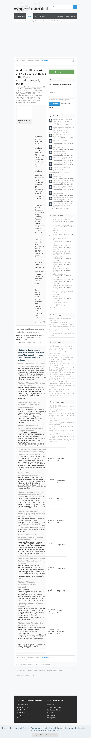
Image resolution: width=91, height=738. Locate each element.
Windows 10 (21, 707)
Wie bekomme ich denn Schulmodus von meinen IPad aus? (61, 352)
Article (51, 125)
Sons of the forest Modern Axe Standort (62, 141)
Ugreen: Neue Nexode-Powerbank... (60, 303)
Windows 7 (24, 101)
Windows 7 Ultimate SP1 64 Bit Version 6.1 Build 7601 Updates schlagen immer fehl (31, 428)
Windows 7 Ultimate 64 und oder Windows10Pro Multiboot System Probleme (32, 561)
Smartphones (51, 718)
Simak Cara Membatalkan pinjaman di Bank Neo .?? (61, 440)
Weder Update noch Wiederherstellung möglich (61, 386)
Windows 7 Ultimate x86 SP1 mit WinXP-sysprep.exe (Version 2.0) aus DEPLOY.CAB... (31, 513)
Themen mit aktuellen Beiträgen (53, 21)
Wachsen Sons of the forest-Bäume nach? (61, 135)
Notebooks (51, 715)
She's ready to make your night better (60, 330)
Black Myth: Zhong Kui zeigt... (62, 251)
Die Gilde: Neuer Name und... (62, 263)
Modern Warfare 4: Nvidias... (62, 219)
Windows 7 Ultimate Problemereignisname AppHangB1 (27, 584)
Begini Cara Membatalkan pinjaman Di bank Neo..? (61, 437)
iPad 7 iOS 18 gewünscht (56, 391)
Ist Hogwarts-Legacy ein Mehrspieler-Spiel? (60, 147)
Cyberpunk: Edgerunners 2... (61, 274)
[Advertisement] (45, 40)
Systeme (50, 712)
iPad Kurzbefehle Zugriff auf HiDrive (60, 356)
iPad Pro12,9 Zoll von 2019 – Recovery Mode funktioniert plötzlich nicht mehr (61, 349)
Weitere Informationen (48, 735)
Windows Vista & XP (24, 712)
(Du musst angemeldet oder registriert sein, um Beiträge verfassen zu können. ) (30, 330)
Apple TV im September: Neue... (63, 291)
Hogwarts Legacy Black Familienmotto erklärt (60, 152)
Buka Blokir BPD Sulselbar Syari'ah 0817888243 (61, 407)
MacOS (19, 718)
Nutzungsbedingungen (55, 670)
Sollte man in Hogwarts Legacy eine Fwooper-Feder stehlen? (62, 187)
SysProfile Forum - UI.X (28, 665)
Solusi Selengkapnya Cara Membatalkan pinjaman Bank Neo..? (61, 423)
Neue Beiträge (40, 16)
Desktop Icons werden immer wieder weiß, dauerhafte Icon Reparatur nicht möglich (61, 333)
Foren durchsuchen (22, 21)
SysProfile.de (20, 16)
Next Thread (37, 342)
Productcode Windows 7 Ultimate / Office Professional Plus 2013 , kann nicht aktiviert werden (32, 451)
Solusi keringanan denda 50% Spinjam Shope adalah (61, 410)
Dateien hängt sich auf (56, 361)
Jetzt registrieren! (61, 72)
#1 (44, 321)
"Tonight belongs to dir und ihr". (59, 322)
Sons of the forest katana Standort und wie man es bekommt (63, 181)
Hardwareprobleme (54, 710)
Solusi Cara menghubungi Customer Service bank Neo (61, 420)
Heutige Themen (35, 21)
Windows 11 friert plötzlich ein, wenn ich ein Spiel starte (61, 319)
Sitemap (42, 670)
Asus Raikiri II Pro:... (59, 257)
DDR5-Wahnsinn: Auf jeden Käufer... (61, 231)
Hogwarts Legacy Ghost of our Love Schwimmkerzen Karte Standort (62, 205)
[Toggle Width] (16, 664)
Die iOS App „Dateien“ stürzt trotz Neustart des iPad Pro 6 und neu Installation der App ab (61, 369)
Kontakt (29, 670)
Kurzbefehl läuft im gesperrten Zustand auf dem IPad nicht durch (61, 364)
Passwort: (52, 93)
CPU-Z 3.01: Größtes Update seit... (63, 225)
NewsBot (55, 221)
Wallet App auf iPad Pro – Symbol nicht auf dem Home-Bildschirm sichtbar (61, 383)
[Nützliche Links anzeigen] (73, 61)
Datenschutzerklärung (23, 676)
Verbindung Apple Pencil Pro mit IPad (60, 346)
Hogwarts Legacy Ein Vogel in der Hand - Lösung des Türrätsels (63, 198)
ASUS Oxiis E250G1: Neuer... (61, 246)
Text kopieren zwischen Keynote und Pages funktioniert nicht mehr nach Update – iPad (61, 378)
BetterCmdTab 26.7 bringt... (61, 268)
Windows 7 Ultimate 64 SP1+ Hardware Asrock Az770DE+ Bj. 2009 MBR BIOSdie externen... (30, 537)
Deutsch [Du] (44, 665)
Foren (30, 16)
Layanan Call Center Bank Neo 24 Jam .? (61, 434)
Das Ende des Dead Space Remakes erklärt (61, 176)
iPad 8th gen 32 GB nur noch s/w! (59, 389)
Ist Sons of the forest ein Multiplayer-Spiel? (60, 193)
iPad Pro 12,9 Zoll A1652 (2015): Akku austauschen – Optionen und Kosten (61, 373)
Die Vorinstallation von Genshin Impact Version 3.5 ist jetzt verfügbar (62, 121)
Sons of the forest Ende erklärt (62, 163)
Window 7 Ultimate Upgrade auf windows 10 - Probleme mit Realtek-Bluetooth (31, 404)
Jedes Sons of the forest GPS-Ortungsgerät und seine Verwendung (62, 169)
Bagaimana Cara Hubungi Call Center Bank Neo (61, 427)
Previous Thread (26, 342)
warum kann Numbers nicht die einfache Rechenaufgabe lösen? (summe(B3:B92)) (61, 394)
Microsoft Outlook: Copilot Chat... (63, 280)
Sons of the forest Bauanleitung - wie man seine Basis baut (63, 158)
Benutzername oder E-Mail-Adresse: (60, 84)
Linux (19, 715)
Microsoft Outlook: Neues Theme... (61, 239)
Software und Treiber (54, 707)
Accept (35, 735)
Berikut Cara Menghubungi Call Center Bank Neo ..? (61, 431)
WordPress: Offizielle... (60, 297)
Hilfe (35, 670)
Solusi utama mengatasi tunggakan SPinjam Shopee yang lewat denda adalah (61, 415)
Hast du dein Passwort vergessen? (59, 100)
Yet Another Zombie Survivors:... (63, 285)
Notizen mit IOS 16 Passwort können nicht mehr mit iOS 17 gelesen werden (61, 358)
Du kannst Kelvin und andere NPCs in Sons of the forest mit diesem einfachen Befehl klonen (63, 128)
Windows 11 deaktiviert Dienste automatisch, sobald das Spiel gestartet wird (61, 326)
